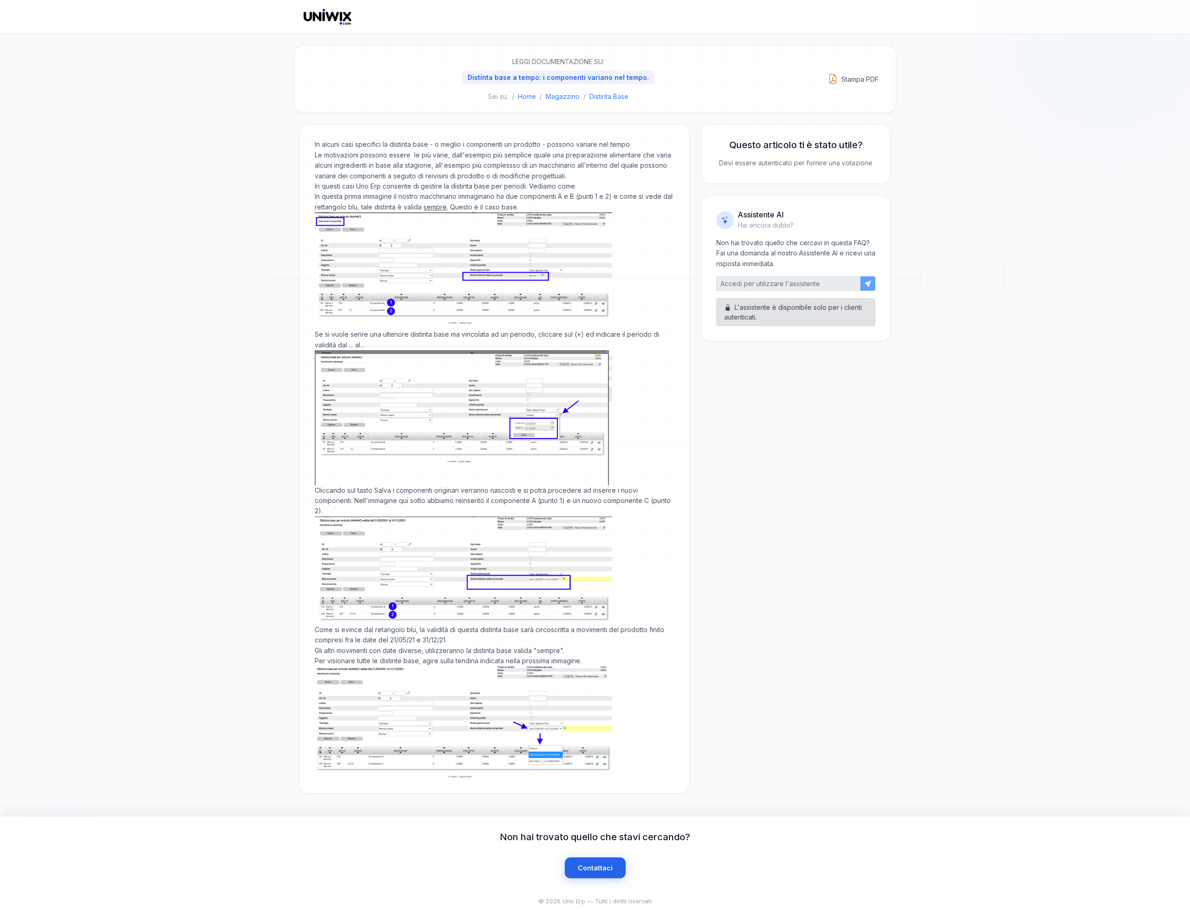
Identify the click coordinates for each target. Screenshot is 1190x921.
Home (527, 96)
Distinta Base (608, 96)
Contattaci (595, 868)
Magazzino (563, 96)
